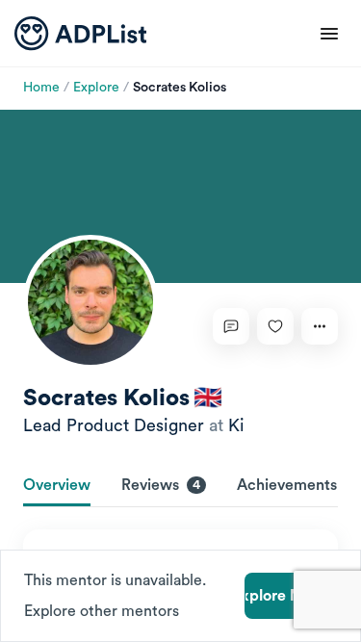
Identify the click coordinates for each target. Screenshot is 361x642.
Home (41, 87)
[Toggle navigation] (329, 33)
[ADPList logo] (80, 33)
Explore (96, 87)
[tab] (56, 487)
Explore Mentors (291, 595)
